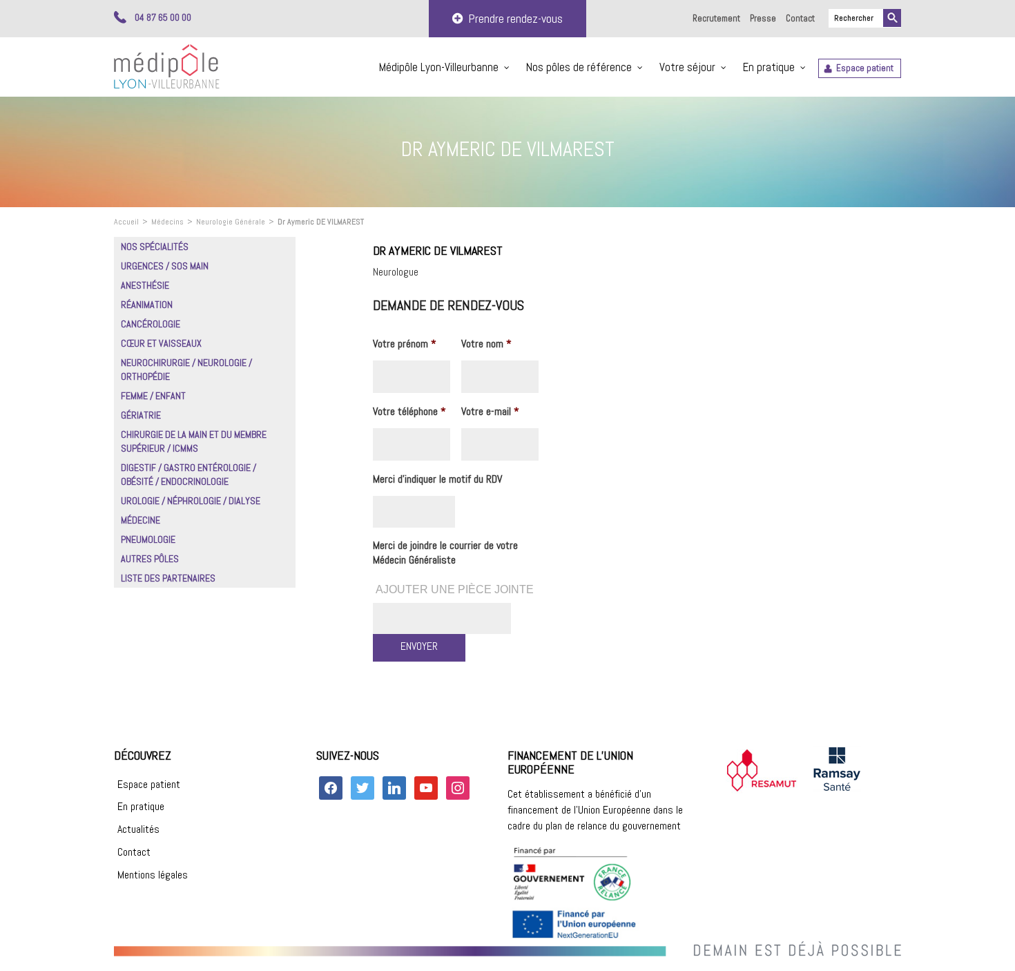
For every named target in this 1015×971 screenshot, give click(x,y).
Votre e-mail (490, 412)
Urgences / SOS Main (165, 266)
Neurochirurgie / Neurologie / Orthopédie (186, 369)
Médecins (167, 221)
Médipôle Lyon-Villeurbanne (439, 67)
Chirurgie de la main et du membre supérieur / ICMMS (194, 441)
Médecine (140, 520)
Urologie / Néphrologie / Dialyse (190, 500)
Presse (763, 18)
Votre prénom (404, 344)
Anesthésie (145, 285)
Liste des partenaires (168, 578)
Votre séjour (687, 67)
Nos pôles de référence (579, 67)
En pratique (769, 67)
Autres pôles (150, 558)
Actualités (138, 829)
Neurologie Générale (230, 221)
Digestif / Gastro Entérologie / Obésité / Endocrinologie (188, 474)
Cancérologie (150, 324)
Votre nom (486, 344)
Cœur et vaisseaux (161, 343)
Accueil (126, 221)
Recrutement (716, 18)
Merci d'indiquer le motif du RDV (437, 479)
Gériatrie (141, 415)
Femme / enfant (153, 396)
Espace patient (864, 68)
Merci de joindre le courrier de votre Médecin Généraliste (445, 553)
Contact (800, 18)
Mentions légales (152, 874)
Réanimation (147, 304)
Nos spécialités (154, 246)
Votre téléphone (409, 412)
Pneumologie (148, 539)
